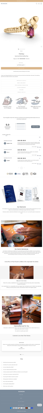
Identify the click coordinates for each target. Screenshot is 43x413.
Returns (21, 89)
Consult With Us (21, 92)
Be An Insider (21, 405)
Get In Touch (21, 401)
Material (21, 62)
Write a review (35, 126)
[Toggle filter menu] (40, 137)
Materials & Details (21, 80)
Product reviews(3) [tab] (6, 134)
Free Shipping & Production (21, 85)
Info (21, 398)
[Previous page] (19, 168)
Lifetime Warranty (21, 87)
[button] (38, 147)
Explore (21, 394)
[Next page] (24, 168)
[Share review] (39, 140)
